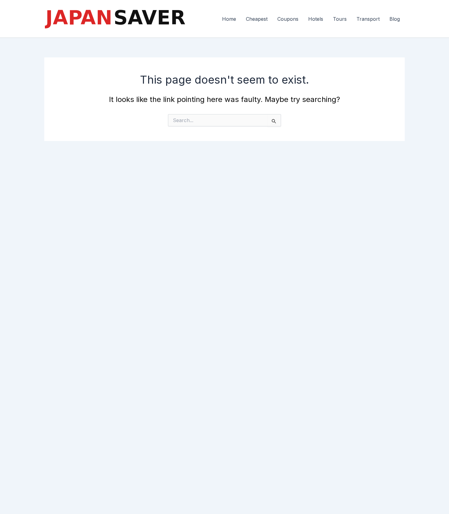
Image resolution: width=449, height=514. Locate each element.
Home (229, 19)
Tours (340, 19)
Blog (394, 19)
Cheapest (257, 19)
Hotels (315, 19)
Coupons (287, 19)
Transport (368, 19)
